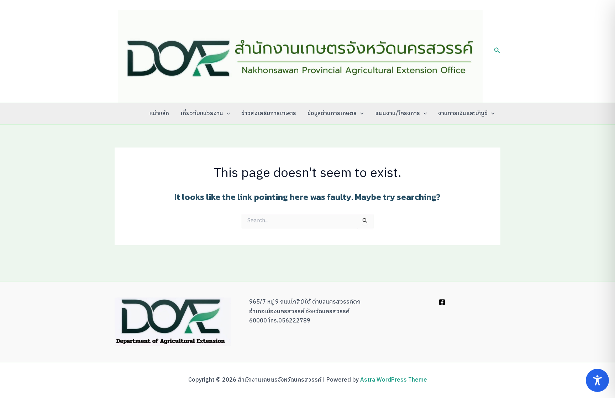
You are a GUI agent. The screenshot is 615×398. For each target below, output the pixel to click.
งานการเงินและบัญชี (463, 113)
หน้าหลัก (159, 113)
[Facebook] (442, 302)
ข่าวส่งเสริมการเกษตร (268, 113)
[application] (226, 113)
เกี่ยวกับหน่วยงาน (201, 113)
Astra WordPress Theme (393, 380)
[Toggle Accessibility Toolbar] (597, 380)
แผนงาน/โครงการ (397, 113)
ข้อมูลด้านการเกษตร (332, 113)
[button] (497, 51)
